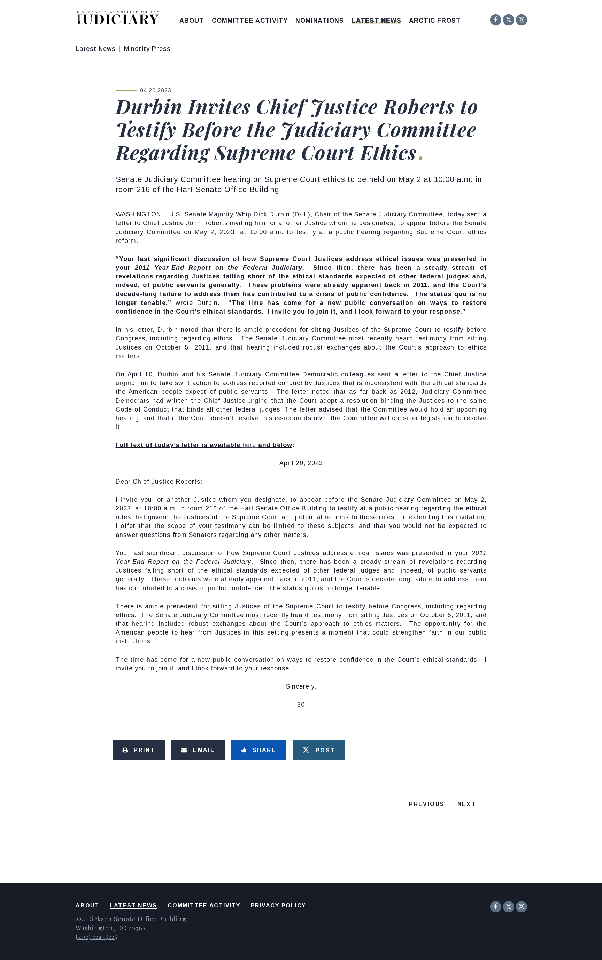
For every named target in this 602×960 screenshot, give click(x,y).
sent (384, 374)
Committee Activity (250, 20)
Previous (427, 804)
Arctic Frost (435, 20)
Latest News (376, 20)
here (250, 444)
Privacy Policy (278, 905)
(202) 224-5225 (96, 936)
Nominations (319, 20)
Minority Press (147, 48)
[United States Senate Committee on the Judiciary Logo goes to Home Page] (120, 19)
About (191, 20)
